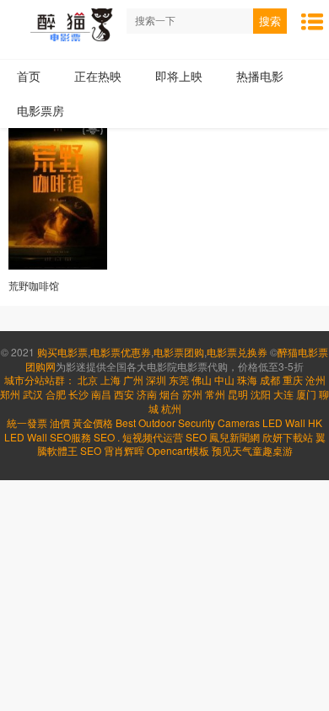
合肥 (56, 394)
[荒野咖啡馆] (57, 196)
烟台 (169, 394)
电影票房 (40, 110)
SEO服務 (70, 437)
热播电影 (259, 75)
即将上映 (178, 75)
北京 (88, 379)
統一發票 (27, 422)
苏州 (192, 394)
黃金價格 (93, 422)
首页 (28, 75)
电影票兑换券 (237, 352)
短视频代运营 (152, 437)
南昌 (101, 394)
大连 (283, 394)
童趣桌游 (272, 450)
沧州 (315, 379)
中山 (224, 379)
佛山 (201, 379)
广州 (133, 379)
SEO (104, 437)
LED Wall (25, 437)
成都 (270, 379)
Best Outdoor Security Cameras (188, 422)
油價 (60, 422)
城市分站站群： (39, 379)
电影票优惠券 (120, 352)
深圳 (156, 379)
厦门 (306, 394)
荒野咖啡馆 (33, 285)
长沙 (78, 394)
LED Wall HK (292, 422)
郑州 (10, 394)
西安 (124, 394)
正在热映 (97, 75)
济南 (147, 394)
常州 (215, 394)
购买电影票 (62, 352)
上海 (110, 379)
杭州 (171, 408)
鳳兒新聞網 (234, 437)
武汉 (33, 394)
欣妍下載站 (287, 437)
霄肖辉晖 (125, 450)
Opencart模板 (179, 450)
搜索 (270, 21)
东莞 (179, 379)
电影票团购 (179, 352)
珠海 (247, 379)
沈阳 (261, 394)
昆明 (238, 394)
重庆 (293, 379)
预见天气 (232, 450)
